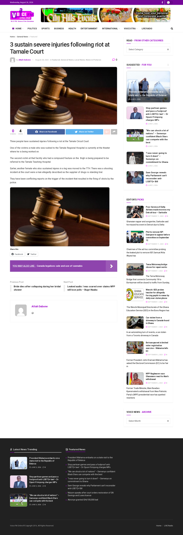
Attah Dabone (25, 60)
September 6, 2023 (155, 355)
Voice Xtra (130, 28)
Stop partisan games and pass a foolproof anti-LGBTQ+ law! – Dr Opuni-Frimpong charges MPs (157, 114)
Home (18, 28)
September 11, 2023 (155, 216)
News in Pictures (93, 60)
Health (72, 28)
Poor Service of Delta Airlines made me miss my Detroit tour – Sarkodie (158, 210)
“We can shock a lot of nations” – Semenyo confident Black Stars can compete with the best (157, 136)
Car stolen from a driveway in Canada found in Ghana (157, 320)
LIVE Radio (147, 28)
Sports (45, 28)
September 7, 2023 (155, 271)
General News (22, 37)
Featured (33, 37)
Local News (79, 60)
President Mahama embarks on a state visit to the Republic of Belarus (44, 461)
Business (59, 28)
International (110, 28)
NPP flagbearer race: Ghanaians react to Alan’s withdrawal (157, 376)
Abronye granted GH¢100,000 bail (83, 500)
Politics (32, 28)
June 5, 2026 (135, 99)
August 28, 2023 (42, 60)
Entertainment (89, 28)
